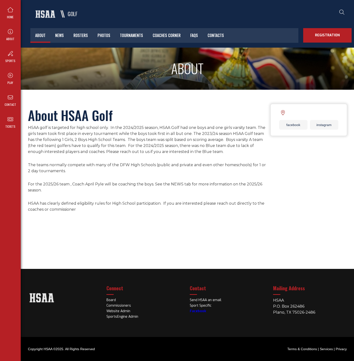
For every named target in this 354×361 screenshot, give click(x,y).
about (40, 35)
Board (111, 300)
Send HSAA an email (205, 300)
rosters (80, 35)
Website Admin (118, 311)
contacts (216, 35)
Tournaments (131, 35)
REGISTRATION (327, 35)
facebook (293, 125)
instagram (324, 125)
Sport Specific (200, 305)
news (59, 35)
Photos (104, 35)
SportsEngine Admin (122, 316)
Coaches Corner (167, 35)
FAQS (194, 35)
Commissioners (118, 305)
